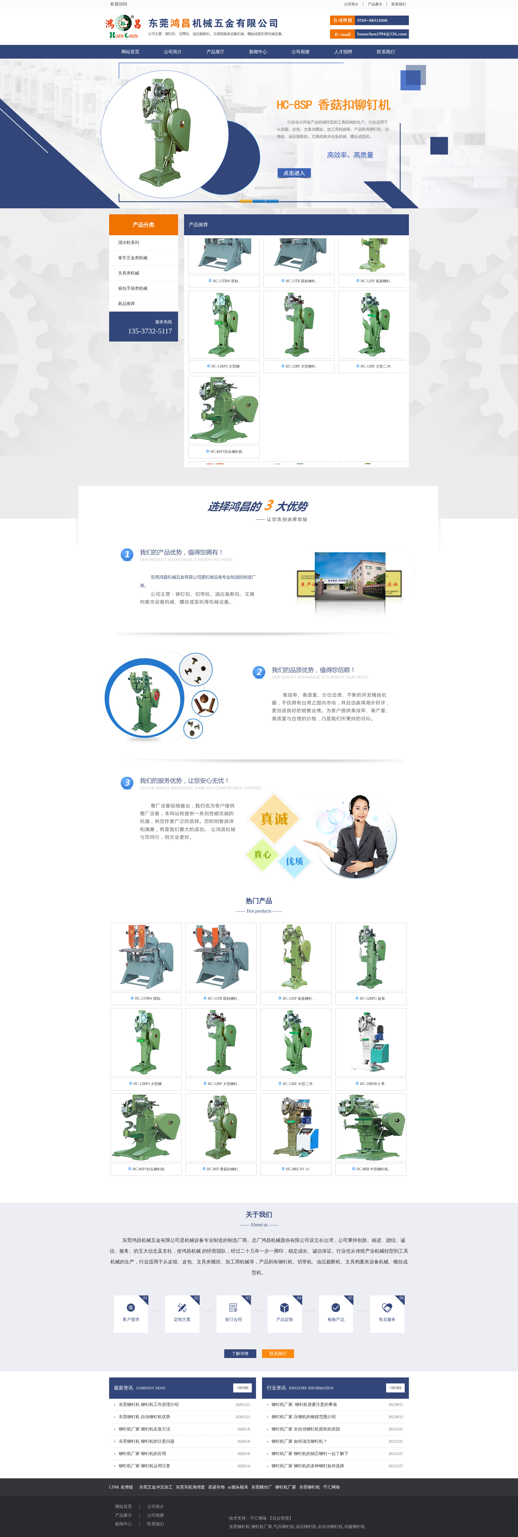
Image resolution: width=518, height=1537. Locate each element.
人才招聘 (343, 51)
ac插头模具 (238, 1487)
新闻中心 (258, 51)
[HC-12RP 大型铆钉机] (299, 315)
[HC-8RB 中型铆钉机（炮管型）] (371, 1159)
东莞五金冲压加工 (156, 1487)
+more (242, 1388)
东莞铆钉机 (309, 1487)
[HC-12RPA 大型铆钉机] (224, 315)
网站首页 (130, 51)
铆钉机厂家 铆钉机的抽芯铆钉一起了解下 (310, 1453)
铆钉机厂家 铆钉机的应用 (142, 1453)
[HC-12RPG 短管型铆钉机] (371, 988)
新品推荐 (126, 303)
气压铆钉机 (283, 1526)
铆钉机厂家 (285, 1487)
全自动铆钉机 (330, 1526)
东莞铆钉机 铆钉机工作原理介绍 (149, 1404)
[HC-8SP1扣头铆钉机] (224, 401)
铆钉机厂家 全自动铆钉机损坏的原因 (306, 1429)
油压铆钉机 (306, 1526)
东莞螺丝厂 (261, 1487)
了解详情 (240, 1353)
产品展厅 (216, 51)
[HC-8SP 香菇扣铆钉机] (221, 1159)
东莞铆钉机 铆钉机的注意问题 (146, 1441)
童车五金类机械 (132, 258)
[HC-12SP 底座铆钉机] (296, 988)
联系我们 (398, 4)
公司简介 (351, 4)
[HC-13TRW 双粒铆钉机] (146, 988)
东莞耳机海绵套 (190, 1487)
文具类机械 (128, 273)
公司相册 (301, 51)
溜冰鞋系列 (128, 242)
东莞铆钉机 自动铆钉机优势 (144, 1417)
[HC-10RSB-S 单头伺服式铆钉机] (371, 1074)
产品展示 (375, 4)
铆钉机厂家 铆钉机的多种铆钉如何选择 (308, 1466)
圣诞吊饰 (216, 1487)
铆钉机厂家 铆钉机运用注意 (144, 1466)
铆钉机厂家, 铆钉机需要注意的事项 (304, 1404)
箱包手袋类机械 (132, 288)
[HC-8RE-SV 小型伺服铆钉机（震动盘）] (296, 1159)
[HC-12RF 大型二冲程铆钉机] (374, 315)
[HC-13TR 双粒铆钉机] (221, 988)
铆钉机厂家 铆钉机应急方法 (144, 1429)
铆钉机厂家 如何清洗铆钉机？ (299, 1441)
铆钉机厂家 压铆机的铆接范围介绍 (304, 1417)
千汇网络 (331, 1487)
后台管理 (280, 1518)
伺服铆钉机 (354, 1526)
